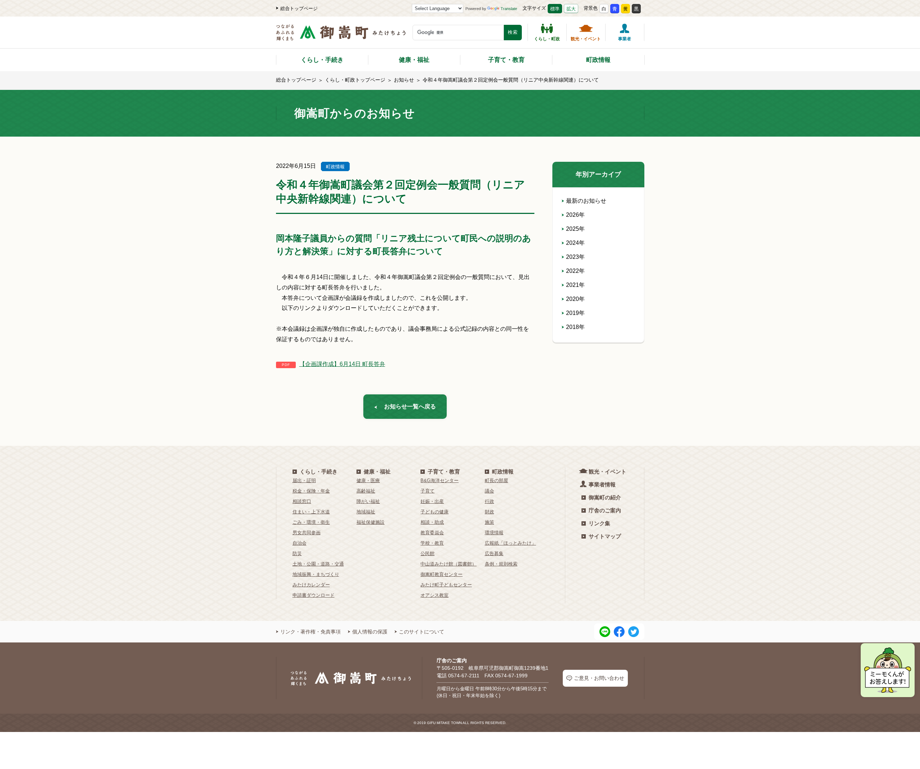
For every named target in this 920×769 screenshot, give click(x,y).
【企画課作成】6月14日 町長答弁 (342, 364)
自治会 (300, 543)
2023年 (575, 257)
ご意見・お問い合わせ (599, 678)
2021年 (575, 285)
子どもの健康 (434, 511)
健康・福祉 (414, 59)
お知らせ (404, 80)
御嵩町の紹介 (605, 497)
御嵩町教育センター (441, 574)
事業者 (624, 38)
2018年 (575, 327)
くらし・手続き (322, 59)
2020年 (575, 299)
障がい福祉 (368, 501)
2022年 (575, 271)
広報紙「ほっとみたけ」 (510, 543)
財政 (489, 511)
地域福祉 (365, 511)
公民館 (427, 553)
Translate (509, 8)
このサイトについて (421, 632)
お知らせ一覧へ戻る (410, 406)
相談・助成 (432, 522)
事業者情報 (602, 484)
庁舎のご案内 (605, 510)
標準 (555, 9)
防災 (297, 553)
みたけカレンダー (311, 584)
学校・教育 (432, 543)
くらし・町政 (547, 38)
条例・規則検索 (501, 564)
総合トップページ (299, 8)
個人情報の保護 (369, 632)
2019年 (575, 313)
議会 (489, 491)
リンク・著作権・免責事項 (310, 632)
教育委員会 (432, 532)
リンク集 (599, 523)
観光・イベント (586, 38)
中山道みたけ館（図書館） (448, 564)
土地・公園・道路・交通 (318, 564)
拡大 (571, 9)
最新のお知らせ (586, 201)
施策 (489, 522)
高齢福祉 (365, 491)
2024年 (575, 243)
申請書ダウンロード (314, 595)
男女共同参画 (307, 532)
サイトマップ (605, 536)
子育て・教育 (506, 59)
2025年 (575, 229)
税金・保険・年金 (311, 491)
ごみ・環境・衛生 (311, 522)
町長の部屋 (496, 480)
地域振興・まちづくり (316, 574)
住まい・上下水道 (311, 511)
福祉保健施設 (370, 522)
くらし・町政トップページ (355, 80)
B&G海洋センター (439, 480)
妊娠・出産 (432, 501)
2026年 (575, 215)
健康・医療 (368, 480)
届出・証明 (304, 480)
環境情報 (494, 532)
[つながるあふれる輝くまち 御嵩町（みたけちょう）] (341, 36)
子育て (427, 491)
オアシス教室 (434, 595)
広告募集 (494, 553)
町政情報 (598, 59)
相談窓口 (302, 501)
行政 (489, 501)
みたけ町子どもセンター (446, 584)
